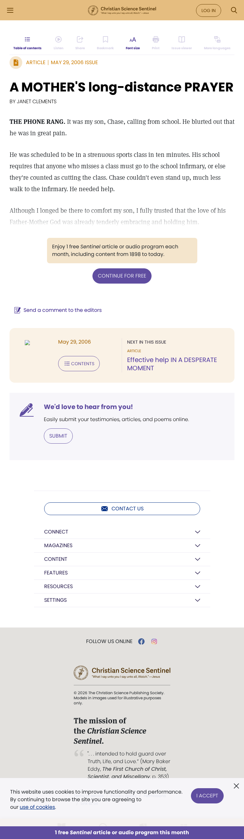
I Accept (207, 795)
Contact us (128, 508)
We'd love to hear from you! (88, 407)
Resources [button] (58, 586)
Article (35, 62)
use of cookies (37, 807)
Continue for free (122, 275)
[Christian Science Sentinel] (122, 10)
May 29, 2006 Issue (74, 62)
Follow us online (109, 641)
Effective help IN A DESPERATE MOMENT (172, 364)
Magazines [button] (58, 545)
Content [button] (55, 559)
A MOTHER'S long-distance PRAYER (122, 87)
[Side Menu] (10, 10)
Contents (82, 363)
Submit (58, 436)
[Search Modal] (233, 10)
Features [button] (56, 572)
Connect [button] (56, 531)
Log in (208, 10)
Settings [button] (55, 600)
